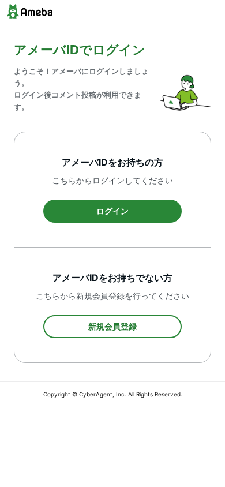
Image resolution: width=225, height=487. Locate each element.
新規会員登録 (112, 326)
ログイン (112, 211)
